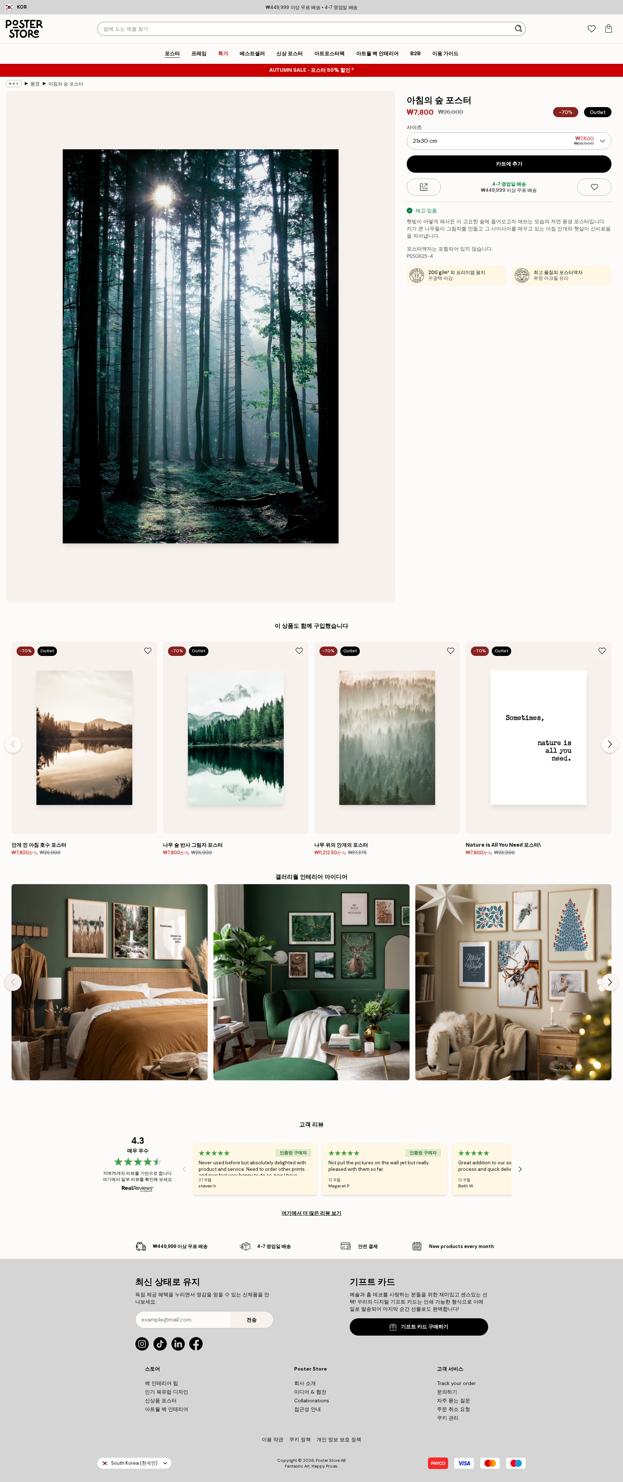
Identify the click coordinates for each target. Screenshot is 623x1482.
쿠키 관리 (448, 1418)
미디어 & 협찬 (310, 1392)
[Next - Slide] (610, 744)
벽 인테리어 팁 (161, 1383)
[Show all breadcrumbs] (14, 83)
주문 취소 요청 (453, 1409)
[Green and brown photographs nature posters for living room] (311, 982)
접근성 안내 (307, 1409)
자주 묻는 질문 (453, 1400)
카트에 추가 (509, 164)
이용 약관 (272, 1439)
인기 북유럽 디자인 (166, 1392)
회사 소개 (305, 1383)
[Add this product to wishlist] (594, 187)
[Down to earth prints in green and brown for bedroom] (110, 982)
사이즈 (414, 127)
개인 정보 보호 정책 (339, 1439)
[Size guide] (424, 187)
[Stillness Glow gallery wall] (513, 982)
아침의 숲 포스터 (65, 84)
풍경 (35, 84)
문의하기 (447, 1392)
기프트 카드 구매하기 (425, 1327)
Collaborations (311, 1400)
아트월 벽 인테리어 (166, 1409)
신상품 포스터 (161, 1400)
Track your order (456, 1383)
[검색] (519, 29)
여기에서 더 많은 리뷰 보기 (311, 1213)
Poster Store (328, 1460)
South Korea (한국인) (134, 1463)
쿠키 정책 (300, 1439)
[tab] (591, 29)
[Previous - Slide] (13, 744)
